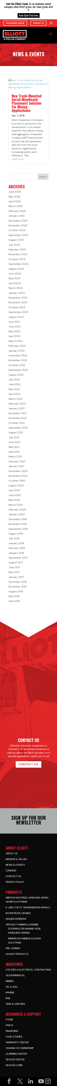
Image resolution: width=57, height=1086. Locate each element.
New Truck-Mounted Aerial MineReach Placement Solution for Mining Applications (26, 103)
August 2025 (16, 240)
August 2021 (16, 432)
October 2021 (17, 423)
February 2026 (17, 211)
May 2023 (14, 331)
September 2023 (18, 312)
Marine (10, 992)
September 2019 (18, 529)
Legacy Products (17, 954)
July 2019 (14, 538)
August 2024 (16, 269)
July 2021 (14, 437)
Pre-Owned (13, 948)
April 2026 (15, 201)
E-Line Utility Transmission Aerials (28, 907)
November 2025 (18, 225)
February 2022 (17, 403)
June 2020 (15, 495)
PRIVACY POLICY (15, 882)
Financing (12, 1031)
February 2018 (17, 548)
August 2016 (16, 591)
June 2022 (15, 384)
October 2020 (17, 480)
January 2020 (17, 514)
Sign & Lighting (15, 1004)
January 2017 (16, 577)
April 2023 (14, 336)
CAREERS (11, 870)
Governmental (15, 975)
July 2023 (14, 321)
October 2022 (17, 365)
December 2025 (18, 220)
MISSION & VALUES (16, 859)
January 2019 (16, 543)
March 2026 (16, 206)
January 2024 (17, 293)
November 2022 (18, 360)
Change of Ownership (20, 1048)
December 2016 (18, 581)
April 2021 (14, 451)
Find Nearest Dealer (15, 23)
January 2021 (16, 466)
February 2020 (17, 509)
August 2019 (16, 533)
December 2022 (18, 355)
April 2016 (14, 601)
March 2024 (16, 288)
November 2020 (18, 476)
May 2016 (14, 596)
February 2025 (17, 249)
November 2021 (17, 418)
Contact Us (38, 23)
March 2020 (16, 504)
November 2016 (18, 586)
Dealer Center (15, 1059)
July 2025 (14, 244)
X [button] (55, 3)
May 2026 (14, 196)
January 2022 (17, 408)
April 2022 (14, 394)
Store (9, 1019)
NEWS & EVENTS (15, 864)
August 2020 (16, 485)
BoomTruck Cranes (18, 913)
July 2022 (14, 379)
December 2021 (18, 413)
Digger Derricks (16, 918)
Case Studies (14, 1036)
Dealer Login (14, 1065)
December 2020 (18, 471)
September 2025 (18, 235)
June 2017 (14, 567)
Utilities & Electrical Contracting (28, 969)
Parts (9, 1025)
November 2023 (18, 302)
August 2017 (16, 562)
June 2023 (15, 326)
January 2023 (17, 350)
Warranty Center (17, 1042)
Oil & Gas (12, 986)
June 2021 (14, 442)
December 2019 (18, 519)
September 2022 (18, 370)
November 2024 (18, 254)
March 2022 (15, 399)
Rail (8, 998)
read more (18, 159)
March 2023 (15, 341)
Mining (10, 981)
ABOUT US (12, 853)
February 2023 (17, 345)
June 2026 (15, 191)
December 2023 (18, 297)
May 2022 (14, 389)
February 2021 (17, 461)
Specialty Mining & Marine (22, 924)
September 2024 (18, 264)
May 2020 (14, 500)
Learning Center (16, 1053)
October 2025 (17, 230)
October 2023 (17, 307)
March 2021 (15, 456)
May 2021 (14, 447)
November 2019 (18, 524)
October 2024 (17, 259)
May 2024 (14, 278)
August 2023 (16, 317)
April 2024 (15, 283)
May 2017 (14, 572)
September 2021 (18, 427)
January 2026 (17, 215)
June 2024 (15, 273)
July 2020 (14, 490)
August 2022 (16, 374)
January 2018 (16, 553)
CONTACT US (13, 876)
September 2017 (18, 557)
